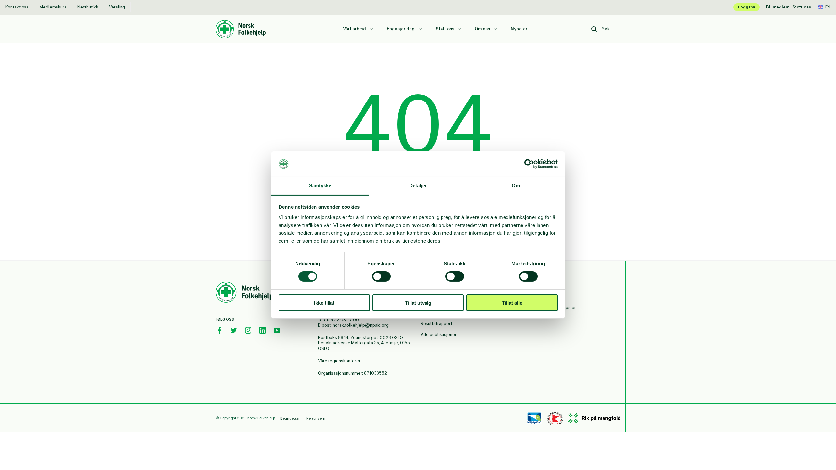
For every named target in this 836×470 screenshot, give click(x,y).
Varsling (117, 7)
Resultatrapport (436, 323)
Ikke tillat (324, 303)
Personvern (315, 418)
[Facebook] (219, 330)
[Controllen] (555, 418)
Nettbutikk (87, 7)
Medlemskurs (53, 7)
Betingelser (290, 418)
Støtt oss (801, 7)
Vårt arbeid (355, 29)
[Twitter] (234, 330)
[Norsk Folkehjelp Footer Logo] (244, 293)
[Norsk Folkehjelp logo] (241, 23)
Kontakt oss (17, 7)
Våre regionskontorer (339, 361)
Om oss (483, 29)
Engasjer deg (401, 29)
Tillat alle (512, 303)
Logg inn (746, 7)
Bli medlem (777, 7)
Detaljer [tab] (418, 185)
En (827, 7)
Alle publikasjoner (439, 334)
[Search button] (594, 29)
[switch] (381, 276)
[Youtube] (277, 330)
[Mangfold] (594, 418)
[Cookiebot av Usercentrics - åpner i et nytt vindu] (529, 164)
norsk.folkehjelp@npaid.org (361, 325)
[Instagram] (248, 330)
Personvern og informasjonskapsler (556, 304)
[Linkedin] (262, 330)
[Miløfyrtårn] (534, 418)
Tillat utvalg (418, 303)
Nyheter (519, 29)
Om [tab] (516, 185)
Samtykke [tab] (320, 185)
